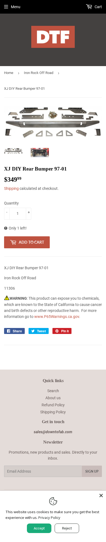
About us (53, 398)
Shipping (11, 188)
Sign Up (91, 471)
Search (53, 391)
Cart (98, 7)
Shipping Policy (53, 412)
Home (8, 73)
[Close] (101, 495)
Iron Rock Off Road (38, 73)
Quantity (11, 203)
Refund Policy (53, 405)
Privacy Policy (49, 517)
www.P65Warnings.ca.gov (56, 316)
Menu (15, 7)
